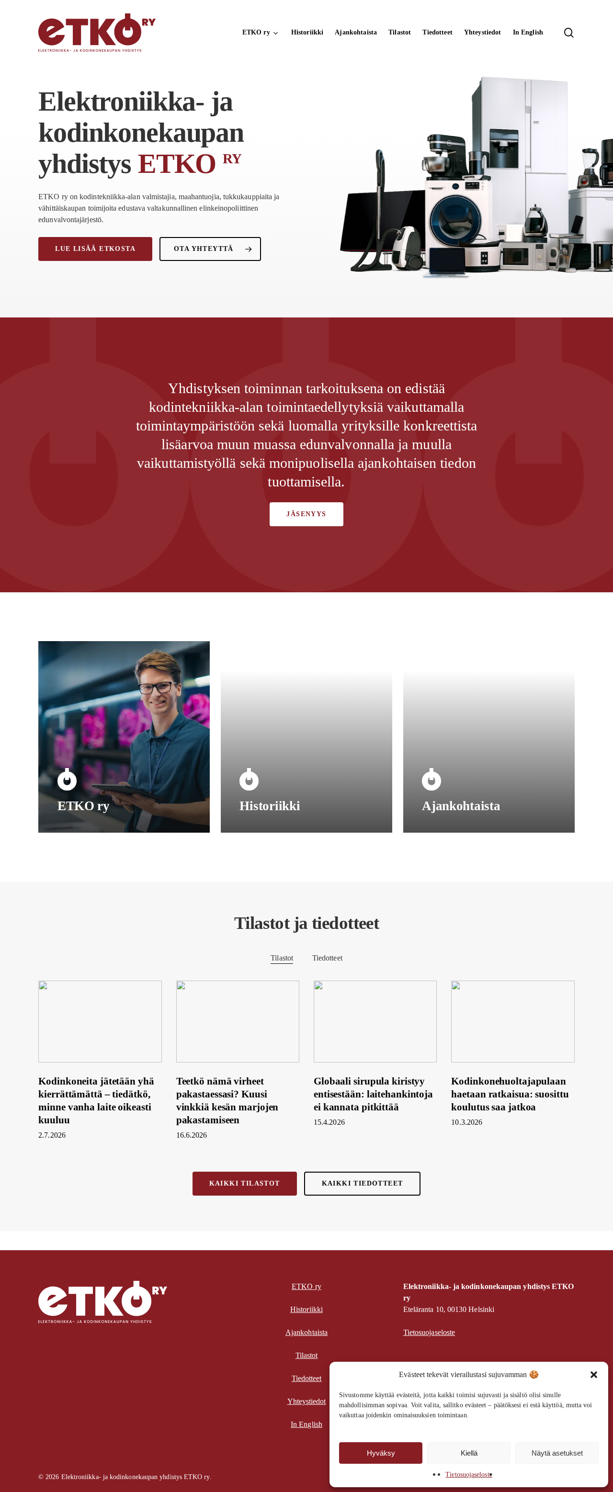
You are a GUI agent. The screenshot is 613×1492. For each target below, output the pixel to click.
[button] (594, 1374)
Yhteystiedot (306, 1401)
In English (306, 1424)
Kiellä (469, 1453)
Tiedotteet (327, 958)
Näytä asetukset (557, 1453)
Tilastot (282, 958)
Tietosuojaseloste (468, 1474)
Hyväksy (381, 1453)
